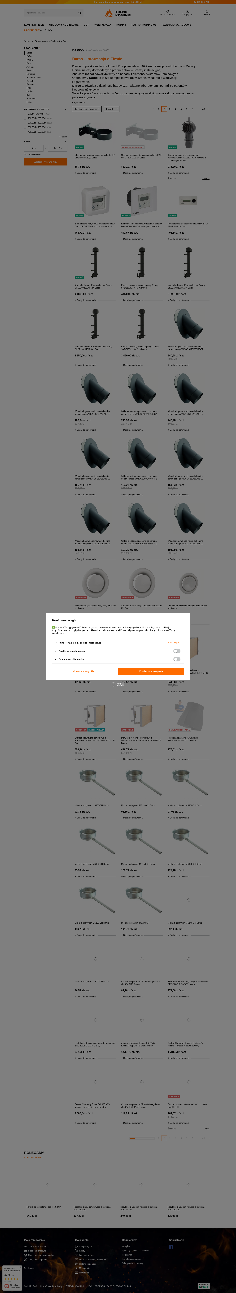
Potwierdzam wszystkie (151, 671)
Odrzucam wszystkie (83, 671)
